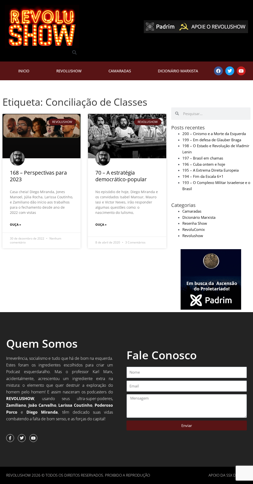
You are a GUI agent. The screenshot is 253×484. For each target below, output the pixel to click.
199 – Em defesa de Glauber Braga (211, 139)
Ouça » (15, 224)
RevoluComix (193, 229)
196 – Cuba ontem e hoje (203, 164)
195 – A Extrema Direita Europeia (210, 170)
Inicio (23, 70)
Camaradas (119, 70)
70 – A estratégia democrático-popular (121, 176)
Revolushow (69, 70)
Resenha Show (194, 223)
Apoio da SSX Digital (228, 475)
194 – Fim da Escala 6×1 (203, 176)
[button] (74, 52)
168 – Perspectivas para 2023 (38, 176)
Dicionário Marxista (178, 70)
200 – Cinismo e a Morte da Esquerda (214, 133)
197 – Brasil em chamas (202, 158)
